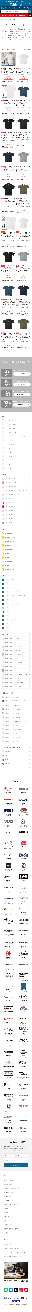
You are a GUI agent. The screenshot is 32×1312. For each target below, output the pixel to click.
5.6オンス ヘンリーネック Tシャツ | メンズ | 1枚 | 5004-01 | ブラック (8, 201)
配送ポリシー (7, 1221)
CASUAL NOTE (7, 1200)
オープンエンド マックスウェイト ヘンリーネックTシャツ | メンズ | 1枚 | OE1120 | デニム (23, 103)
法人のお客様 (7, 1244)
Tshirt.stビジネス (12, 1304)
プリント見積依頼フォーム (11, 1248)
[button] (2, 4)
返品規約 (6, 1212)
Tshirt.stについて (8, 1192)
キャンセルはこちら (9, 1180)
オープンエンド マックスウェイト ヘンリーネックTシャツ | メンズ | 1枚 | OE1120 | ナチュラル (23, 71)
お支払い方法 (7, 1184)
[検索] (29, 11)
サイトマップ (7, 1225)
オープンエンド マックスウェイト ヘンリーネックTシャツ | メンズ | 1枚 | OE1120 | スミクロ (23, 135)
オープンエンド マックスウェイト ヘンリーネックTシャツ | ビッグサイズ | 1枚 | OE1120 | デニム (8, 302)
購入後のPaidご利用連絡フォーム (13, 1256)
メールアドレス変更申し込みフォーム (14, 1252)
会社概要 (6, 1233)
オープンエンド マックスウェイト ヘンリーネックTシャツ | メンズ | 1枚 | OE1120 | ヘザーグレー (23, 169)
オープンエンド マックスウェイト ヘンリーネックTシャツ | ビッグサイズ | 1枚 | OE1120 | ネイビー (23, 302)
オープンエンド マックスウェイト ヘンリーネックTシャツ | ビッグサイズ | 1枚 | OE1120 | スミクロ (8, 336)
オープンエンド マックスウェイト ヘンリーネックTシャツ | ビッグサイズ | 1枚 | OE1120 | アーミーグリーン (23, 336)
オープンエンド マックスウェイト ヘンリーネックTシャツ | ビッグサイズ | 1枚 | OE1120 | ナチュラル (23, 235)
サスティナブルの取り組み (11, 1204)
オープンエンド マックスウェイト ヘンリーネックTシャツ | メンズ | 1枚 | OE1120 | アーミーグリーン (23, 201)
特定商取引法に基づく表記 (11, 1229)
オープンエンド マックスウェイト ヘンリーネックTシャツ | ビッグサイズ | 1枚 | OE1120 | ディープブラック (8, 269)
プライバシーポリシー (10, 1217)
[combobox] (16, 11)
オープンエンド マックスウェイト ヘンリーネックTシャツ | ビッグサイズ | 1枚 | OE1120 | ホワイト (8, 235)
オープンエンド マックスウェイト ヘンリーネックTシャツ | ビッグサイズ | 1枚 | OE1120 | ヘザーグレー (23, 269)
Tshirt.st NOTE (7, 1196)
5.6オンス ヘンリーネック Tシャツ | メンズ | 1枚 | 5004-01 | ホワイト (8, 103)
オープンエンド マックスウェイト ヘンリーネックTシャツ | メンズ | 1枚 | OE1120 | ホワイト (8, 71)
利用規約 (6, 1208)
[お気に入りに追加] (14, 54)
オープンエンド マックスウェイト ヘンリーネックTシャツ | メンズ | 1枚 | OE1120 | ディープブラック (8, 135)
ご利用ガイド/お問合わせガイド (13, 1188)
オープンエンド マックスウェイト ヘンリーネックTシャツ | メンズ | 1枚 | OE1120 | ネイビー (8, 169)
